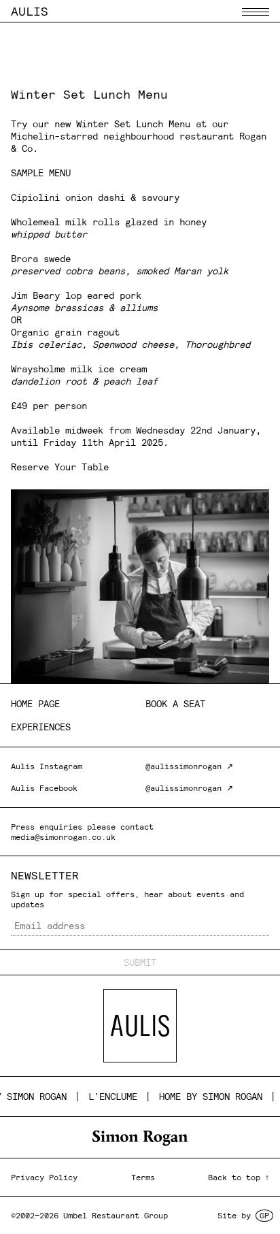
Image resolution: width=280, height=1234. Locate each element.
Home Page (35, 704)
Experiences (41, 727)
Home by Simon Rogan (202, 1096)
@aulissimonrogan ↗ (189, 766)
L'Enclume (104, 1096)
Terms (143, 1177)
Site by (243, 1215)
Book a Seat (175, 704)
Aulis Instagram (46, 766)
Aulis (29, 11)
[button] (255, 12)
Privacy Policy (44, 1177)
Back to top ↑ (238, 1177)
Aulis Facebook (44, 788)
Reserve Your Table (60, 467)
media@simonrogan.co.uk (63, 837)
